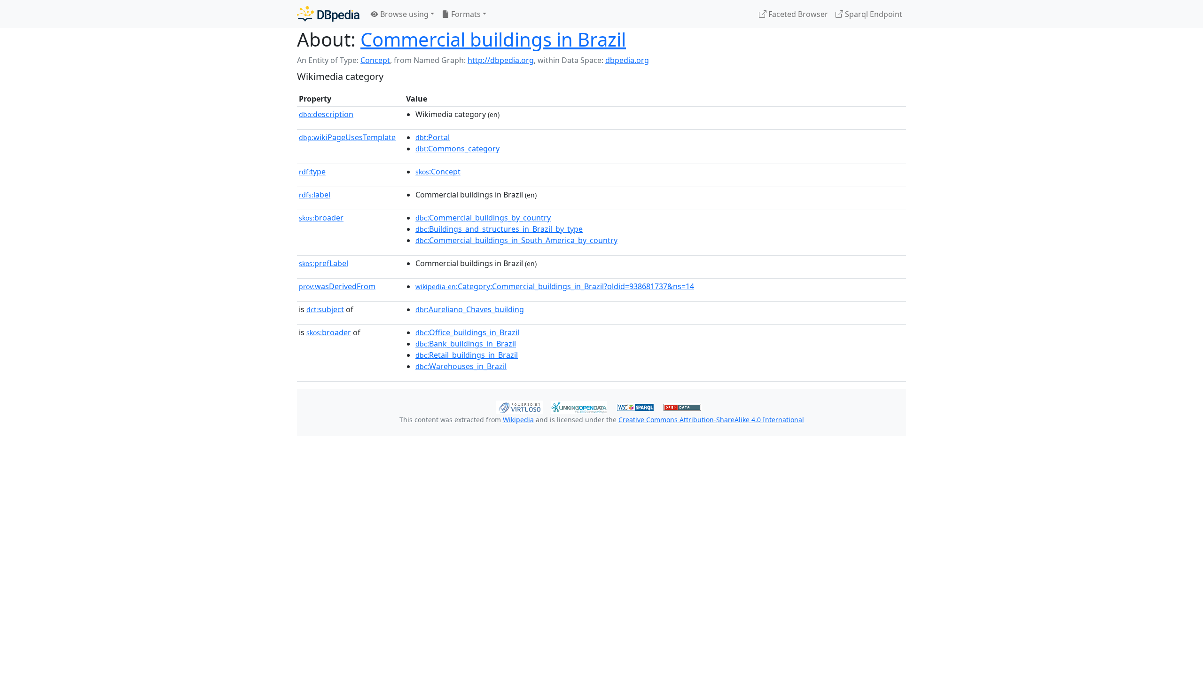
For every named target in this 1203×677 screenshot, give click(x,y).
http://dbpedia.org (501, 60)
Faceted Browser (797, 14)
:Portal (432, 137)
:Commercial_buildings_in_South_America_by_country (516, 240)
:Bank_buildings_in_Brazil (465, 343)
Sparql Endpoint (872, 14)
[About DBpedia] (328, 14)
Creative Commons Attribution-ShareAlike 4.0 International (711, 419)
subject (325, 309)
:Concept (438, 171)
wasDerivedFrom (337, 286)
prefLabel (323, 263)
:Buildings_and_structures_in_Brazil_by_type (499, 229)
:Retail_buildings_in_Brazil (466, 355)
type (312, 171)
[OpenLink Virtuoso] (519, 406)
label (314, 194)
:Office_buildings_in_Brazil (467, 332)
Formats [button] (465, 14)
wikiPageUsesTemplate (347, 137)
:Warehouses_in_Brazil (461, 366)
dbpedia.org (627, 60)
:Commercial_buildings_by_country (483, 218)
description (326, 114)
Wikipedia (518, 419)
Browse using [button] (403, 14)
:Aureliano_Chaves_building (469, 309)
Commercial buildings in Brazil (493, 39)
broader (321, 218)
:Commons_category (457, 148)
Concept (375, 60)
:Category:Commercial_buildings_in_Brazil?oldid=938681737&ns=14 (554, 286)
